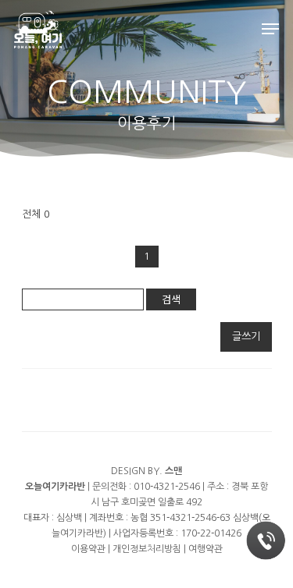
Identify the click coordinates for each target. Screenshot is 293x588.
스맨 (173, 471)
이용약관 (88, 549)
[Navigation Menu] (270, 29)
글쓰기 (246, 336)
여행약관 (205, 549)
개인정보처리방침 (147, 549)
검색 (171, 299)
